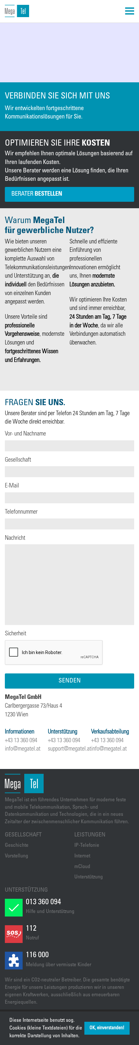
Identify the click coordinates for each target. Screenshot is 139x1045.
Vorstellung (16, 856)
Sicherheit (15, 634)
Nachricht (15, 538)
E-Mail (12, 486)
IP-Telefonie (86, 845)
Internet (82, 856)
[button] (82, 1036)
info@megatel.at (22, 749)
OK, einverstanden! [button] (107, 1028)
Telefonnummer (21, 512)
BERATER (36, 194)
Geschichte (16, 845)
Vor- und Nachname (25, 434)
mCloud (82, 866)
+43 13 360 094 (21, 741)
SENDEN (70, 681)
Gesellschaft (18, 460)
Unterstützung (88, 877)
